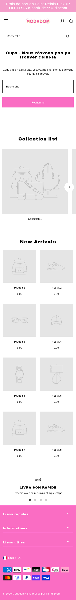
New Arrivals (38, 241)
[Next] (69, 187)
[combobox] (38, 36)
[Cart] (71, 21)
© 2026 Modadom (13, 593)
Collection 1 (35, 218)
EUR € (12, 557)
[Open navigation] (12, 20)
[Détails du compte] (62, 21)
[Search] (68, 36)
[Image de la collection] (35, 181)
